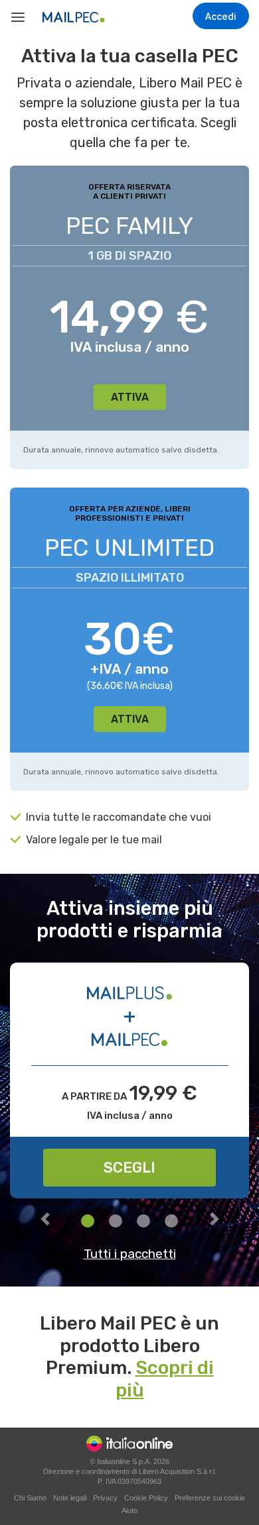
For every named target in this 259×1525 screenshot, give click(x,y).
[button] (45, 1221)
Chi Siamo (30, 1498)
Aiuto (129, 1510)
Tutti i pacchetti (130, 1253)
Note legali (69, 1498)
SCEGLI (129, 1168)
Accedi (220, 16)
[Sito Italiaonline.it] (129, 1442)
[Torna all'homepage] (91, 17)
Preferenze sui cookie (210, 1498)
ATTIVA (130, 397)
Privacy (105, 1498)
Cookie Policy (146, 1498)
